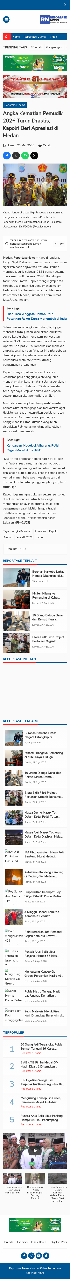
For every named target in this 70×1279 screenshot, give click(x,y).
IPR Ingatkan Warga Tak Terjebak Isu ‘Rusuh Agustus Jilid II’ (42, 1084)
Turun (39, 537)
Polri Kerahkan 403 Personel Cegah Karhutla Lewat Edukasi (43, 936)
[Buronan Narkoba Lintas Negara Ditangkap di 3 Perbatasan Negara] (16, 577)
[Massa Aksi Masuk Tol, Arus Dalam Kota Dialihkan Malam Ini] (14, 837)
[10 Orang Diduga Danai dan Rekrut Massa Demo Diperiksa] (16, 621)
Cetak (47, 145)
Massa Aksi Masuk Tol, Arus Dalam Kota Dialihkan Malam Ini (43, 837)
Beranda (8, 1242)
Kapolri (53, 531)
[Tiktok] (46, 1255)
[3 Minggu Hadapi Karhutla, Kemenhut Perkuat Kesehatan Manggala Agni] (14, 917)
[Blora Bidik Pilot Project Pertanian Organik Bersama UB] (16, 643)
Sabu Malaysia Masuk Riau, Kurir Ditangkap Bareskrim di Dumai (43, 1015)
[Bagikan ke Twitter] (16, 155)
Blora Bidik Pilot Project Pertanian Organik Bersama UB (48, 641)
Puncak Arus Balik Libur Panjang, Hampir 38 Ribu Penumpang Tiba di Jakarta (42, 956)
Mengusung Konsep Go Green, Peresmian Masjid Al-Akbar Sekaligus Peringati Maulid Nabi (43, 978)
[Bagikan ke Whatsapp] (25, 155)
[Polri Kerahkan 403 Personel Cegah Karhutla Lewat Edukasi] (14, 937)
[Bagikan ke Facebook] (7, 155)
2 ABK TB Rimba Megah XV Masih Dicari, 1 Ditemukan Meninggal (39, 1067)
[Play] (35, 1150)
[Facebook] (24, 1255)
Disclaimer (22, 1242)
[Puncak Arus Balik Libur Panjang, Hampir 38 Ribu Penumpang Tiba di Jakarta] (14, 957)
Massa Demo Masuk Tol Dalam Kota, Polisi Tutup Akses (41, 817)
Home (16, 37)
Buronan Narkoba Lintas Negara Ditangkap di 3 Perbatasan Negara (48, 576)
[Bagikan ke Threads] (34, 155)
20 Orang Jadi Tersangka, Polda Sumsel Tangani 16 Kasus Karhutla (41, 1049)
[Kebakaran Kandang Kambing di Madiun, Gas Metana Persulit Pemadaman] (14, 877)
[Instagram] (31, 1255)
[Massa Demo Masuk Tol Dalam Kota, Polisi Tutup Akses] (14, 817)
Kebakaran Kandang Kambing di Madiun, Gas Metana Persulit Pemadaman (43, 876)
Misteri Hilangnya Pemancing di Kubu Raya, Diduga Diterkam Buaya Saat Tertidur (47, 600)
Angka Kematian (21, 531)
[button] (12, 1185)
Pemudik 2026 (24, 537)
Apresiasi (40, 531)
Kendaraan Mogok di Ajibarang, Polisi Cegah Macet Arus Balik (33, 447)
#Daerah (36, 47)
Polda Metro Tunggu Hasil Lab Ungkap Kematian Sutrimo (42, 996)
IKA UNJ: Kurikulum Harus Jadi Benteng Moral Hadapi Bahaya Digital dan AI (44, 856)
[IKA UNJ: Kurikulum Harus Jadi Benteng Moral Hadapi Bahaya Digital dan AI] (14, 857)
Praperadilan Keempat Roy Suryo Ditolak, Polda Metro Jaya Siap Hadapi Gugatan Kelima (42, 898)
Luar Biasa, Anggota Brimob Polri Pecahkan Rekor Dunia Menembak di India (37, 316)
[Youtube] (39, 1255)
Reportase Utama (35, 37)
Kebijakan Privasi (59, 1242)
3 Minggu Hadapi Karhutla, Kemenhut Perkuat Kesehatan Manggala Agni (42, 916)
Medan (8, 537)
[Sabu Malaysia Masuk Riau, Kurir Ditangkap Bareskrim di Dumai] (14, 1016)
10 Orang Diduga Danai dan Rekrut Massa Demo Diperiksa (47, 619)
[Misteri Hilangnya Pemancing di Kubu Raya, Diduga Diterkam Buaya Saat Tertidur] (16, 599)
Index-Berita (38, 1242)
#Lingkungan (54, 47)
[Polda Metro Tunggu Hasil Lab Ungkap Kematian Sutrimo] (14, 996)
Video (53, 37)
